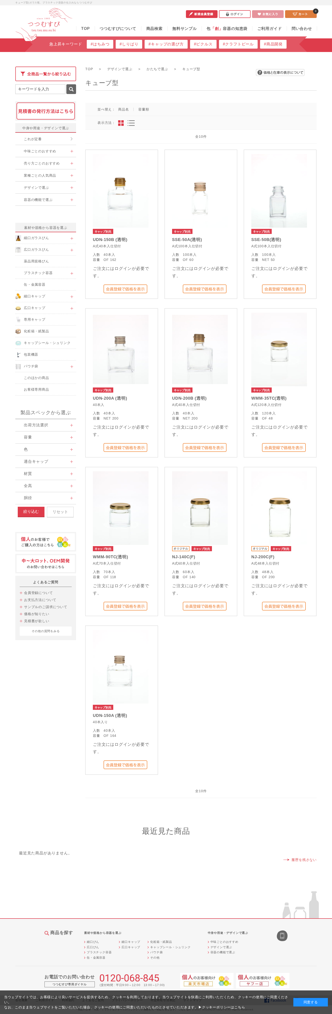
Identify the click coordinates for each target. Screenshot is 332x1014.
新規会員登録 (202, 14)
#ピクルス (203, 44)
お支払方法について (40, 600)
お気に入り (268, 14)
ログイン (235, 14)
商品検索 (154, 28)
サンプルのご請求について (45, 607)
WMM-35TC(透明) (269, 398)
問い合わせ (302, 28)
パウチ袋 (156, 952)
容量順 (143, 109)
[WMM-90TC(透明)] (121, 508)
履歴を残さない (304, 860)
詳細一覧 (131, 123)
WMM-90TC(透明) (110, 557)
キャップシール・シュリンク (170, 947)
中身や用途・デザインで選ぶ (45, 128)
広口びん (93, 947)
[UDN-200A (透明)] (121, 349)
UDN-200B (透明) (189, 398)
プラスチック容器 (99, 952)
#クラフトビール (238, 44)
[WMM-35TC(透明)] (279, 349)
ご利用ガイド (269, 28)
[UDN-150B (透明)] (120, 191)
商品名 (123, 109)
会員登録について (38, 593)
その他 (154, 957)
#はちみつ (100, 44)
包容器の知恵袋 (227, 28)
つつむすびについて (118, 28)
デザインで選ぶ (221, 947)
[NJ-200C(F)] (279, 508)
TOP (85, 28)
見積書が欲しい (36, 621)
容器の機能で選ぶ (222, 952)
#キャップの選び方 (166, 44)
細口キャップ (131, 942)
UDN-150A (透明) (110, 715)
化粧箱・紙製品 (161, 942)
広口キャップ (131, 947)
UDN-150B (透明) (110, 239)
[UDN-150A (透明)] (120, 666)
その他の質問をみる (46, 631)
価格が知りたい (36, 614)
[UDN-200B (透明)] (200, 349)
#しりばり (129, 44)
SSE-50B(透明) (266, 239)
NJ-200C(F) (263, 557)
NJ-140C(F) (183, 557)
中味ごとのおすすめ (224, 942)
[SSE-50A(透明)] (199, 191)
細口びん (93, 942)
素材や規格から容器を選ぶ (45, 228)
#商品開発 (273, 44)
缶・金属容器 (96, 957)
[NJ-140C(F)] (200, 508)
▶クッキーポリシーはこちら (221, 1007)
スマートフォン (282, 936)
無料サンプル (184, 28)
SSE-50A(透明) (187, 239)
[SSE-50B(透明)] (279, 191)
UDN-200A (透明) (110, 398)
